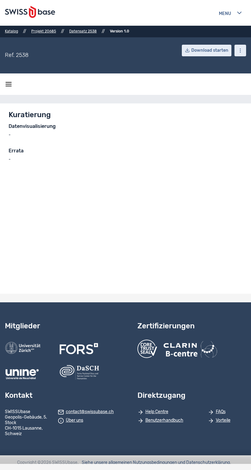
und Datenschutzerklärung (204, 463)
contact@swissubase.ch (90, 412)
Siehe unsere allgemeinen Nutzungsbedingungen (129, 463)
